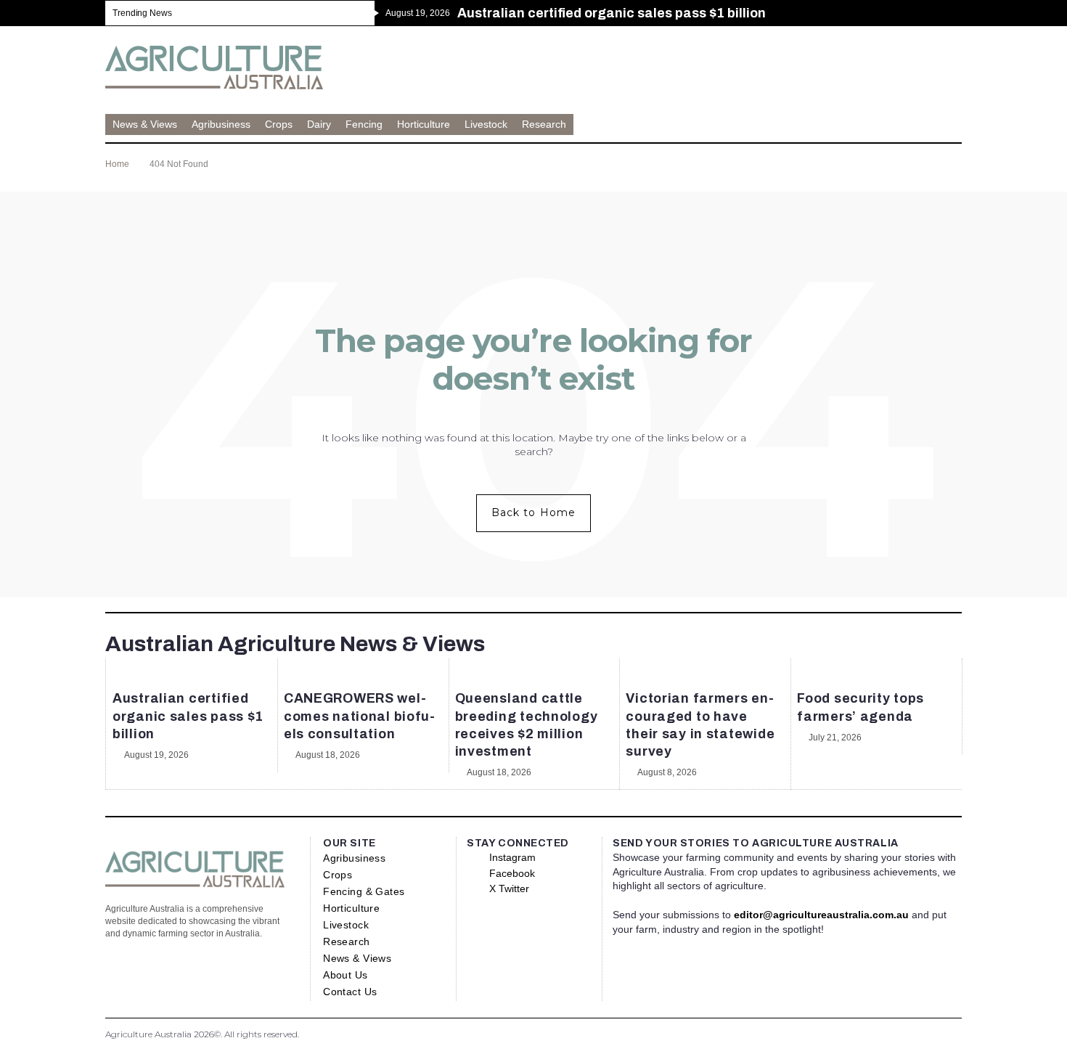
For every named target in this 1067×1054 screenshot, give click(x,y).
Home (117, 164)
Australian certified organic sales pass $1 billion (188, 716)
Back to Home (533, 512)
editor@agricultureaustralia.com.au (821, 914)
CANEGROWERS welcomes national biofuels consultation (359, 716)
